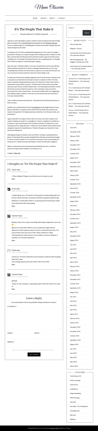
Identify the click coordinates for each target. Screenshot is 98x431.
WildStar (73, 419)
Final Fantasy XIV (75, 376)
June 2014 (73, 205)
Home (35, 18)
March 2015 (74, 188)
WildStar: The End (76, 48)
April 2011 (73, 310)
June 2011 (73, 301)
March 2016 (74, 171)
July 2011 (73, 297)
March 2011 (74, 314)
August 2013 (74, 227)
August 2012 (74, 240)
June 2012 (73, 249)
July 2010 (73, 349)
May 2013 (73, 232)
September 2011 (75, 288)
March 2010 (74, 366)
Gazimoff (44, 34)
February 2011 (75, 318)
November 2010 (75, 331)
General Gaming (75, 380)
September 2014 (75, 197)
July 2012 (73, 245)
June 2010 (73, 353)
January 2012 (74, 271)
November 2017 (75, 149)
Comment (12, 306)
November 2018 (75, 132)
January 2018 (74, 140)
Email (37, 333)
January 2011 (74, 323)
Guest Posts (74, 384)
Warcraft (17, 153)
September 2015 (75, 184)
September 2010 (75, 340)
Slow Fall (28, 43)
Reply (13, 179)
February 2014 (75, 210)
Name (10, 333)
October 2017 (74, 153)
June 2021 (73, 127)
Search (71, 28)
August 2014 (74, 201)
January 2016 (74, 175)
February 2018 (75, 136)
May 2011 (73, 305)
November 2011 (75, 279)
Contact (61, 18)
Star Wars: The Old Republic (79, 406)
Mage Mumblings (75, 393)
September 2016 (75, 166)
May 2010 (73, 357)
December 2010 (75, 327)
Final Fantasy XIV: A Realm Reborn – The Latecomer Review (79, 81)
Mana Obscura (49, 7)
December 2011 (75, 275)
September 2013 (75, 223)
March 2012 (74, 262)
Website (10, 342)
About (52, 18)
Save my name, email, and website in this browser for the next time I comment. (34, 350)
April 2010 (73, 362)
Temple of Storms (51, 43)
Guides (43, 18)
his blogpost (36, 107)
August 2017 (74, 158)
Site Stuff (73, 402)
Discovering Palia (75, 44)
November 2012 (75, 236)
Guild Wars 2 (74, 389)
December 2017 (75, 145)
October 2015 (74, 179)
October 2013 (74, 218)
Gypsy (14, 169)
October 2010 (74, 336)
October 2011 (74, 284)
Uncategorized (74, 411)
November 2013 (75, 214)
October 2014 (74, 192)
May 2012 (73, 253)
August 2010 (74, 344)
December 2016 (75, 162)
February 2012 (75, 266)
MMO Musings (75, 398)
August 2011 (74, 292)
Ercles (14, 189)
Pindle (14, 250)
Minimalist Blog (54, 428)
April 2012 (73, 258)
